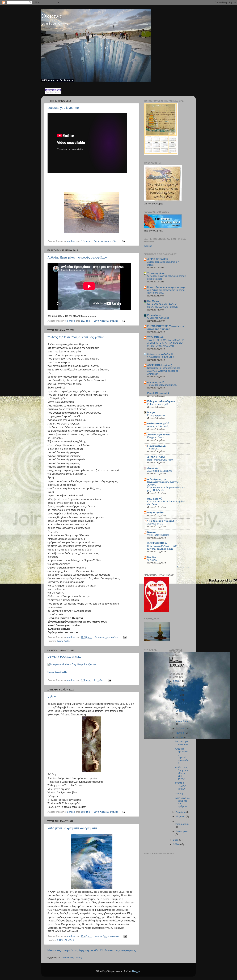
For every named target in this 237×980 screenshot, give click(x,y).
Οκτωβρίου (182, 711)
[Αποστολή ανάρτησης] (123, 241)
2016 (176, 681)
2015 (176, 686)
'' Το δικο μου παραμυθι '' (162, 521)
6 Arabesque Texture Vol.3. (160, 357)
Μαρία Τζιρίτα (155, 512)
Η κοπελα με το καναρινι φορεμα (166, 287)
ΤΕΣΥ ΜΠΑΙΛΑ (155, 337)
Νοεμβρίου (182, 703)
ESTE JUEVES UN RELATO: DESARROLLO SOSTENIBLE (162, 305)
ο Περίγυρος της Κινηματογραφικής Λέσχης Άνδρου (163, 482)
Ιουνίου (180, 733)
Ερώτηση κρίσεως (156, 415)
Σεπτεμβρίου (182, 721)
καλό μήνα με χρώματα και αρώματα (72, 828)
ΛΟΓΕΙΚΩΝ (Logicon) (159, 365)
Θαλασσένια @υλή (158, 423)
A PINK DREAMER (157, 259)
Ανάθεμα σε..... (155, 523)
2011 (176, 840)
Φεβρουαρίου (182, 824)
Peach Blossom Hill (158, 393)
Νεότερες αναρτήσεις (62, 950)
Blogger (136, 971)
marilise (148, 246)
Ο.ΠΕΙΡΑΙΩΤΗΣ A (157, 543)
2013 (176, 695)
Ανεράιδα (152, 468)
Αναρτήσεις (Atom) (72, 957)
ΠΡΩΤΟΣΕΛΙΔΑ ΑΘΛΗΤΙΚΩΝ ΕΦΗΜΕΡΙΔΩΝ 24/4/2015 (162, 547)
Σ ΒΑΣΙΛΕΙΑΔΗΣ (66, 940)
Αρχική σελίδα (89, 950)
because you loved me (63, 108)
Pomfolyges (154, 315)
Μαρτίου (181, 816)
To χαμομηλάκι (156, 273)
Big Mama (153, 301)
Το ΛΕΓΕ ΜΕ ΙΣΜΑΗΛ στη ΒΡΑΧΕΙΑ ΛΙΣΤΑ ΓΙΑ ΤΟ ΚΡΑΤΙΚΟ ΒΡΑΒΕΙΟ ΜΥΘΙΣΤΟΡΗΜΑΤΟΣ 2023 (165, 343)
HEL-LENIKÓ (154, 498)
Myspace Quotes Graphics (57, 672)
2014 (176, 690)
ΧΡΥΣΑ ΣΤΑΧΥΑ (156, 457)
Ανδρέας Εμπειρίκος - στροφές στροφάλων (77, 257)
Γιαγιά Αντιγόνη (156, 446)
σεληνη (52, 696)
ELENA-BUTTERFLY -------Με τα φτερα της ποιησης (165, 327)
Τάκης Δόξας (64, 641)
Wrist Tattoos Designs (158, 534)
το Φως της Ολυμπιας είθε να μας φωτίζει (76, 337)
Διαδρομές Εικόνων (158, 434)
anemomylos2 (155, 382)
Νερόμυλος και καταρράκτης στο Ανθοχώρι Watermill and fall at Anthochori (163, 371)
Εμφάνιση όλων (183, 567)
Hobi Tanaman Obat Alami (160, 459)
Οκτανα (51, 16)
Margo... (152, 412)
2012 (176, 699)
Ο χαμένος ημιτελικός (158, 318)
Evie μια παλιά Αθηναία (161, 401)
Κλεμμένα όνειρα (155, 437)
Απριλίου (181, 812)
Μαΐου (179, 737)
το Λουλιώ (152, 560)
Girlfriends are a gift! (157, 404)
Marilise (151, 557)
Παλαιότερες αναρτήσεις (118, 950)
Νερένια (151, 532)
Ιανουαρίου (182, 831)
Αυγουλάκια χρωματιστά (159, 471)
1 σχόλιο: (99, 680)
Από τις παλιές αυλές (158, 426)
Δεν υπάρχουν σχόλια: (106, 241)
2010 (176, 844)
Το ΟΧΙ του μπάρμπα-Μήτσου (162, 385)
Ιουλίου (180, 728)
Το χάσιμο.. (153, 448)
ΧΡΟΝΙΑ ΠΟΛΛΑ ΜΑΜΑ (64, 657)
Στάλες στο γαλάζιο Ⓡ (160, 354)
